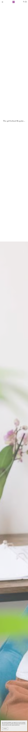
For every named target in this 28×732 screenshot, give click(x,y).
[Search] (23, 1)
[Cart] (26, 1)
